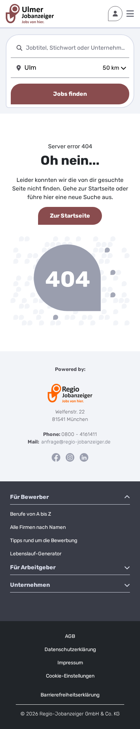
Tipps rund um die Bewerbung (43, 540)
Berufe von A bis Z (30, 514)
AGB (70, 636)
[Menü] (130, 13)
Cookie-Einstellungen (70, 676)
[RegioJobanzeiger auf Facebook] (56, 457)
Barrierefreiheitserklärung (70, 695)
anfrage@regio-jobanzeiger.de (76, 442)
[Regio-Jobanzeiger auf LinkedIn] (84, 457)
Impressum (70, 663)
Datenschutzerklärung (70, 649)
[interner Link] (30, 13)
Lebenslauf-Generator (35, 554)
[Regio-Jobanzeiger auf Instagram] (70, 457)
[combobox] (76, 48)
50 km (111, 67)
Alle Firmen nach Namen (38, 527)
